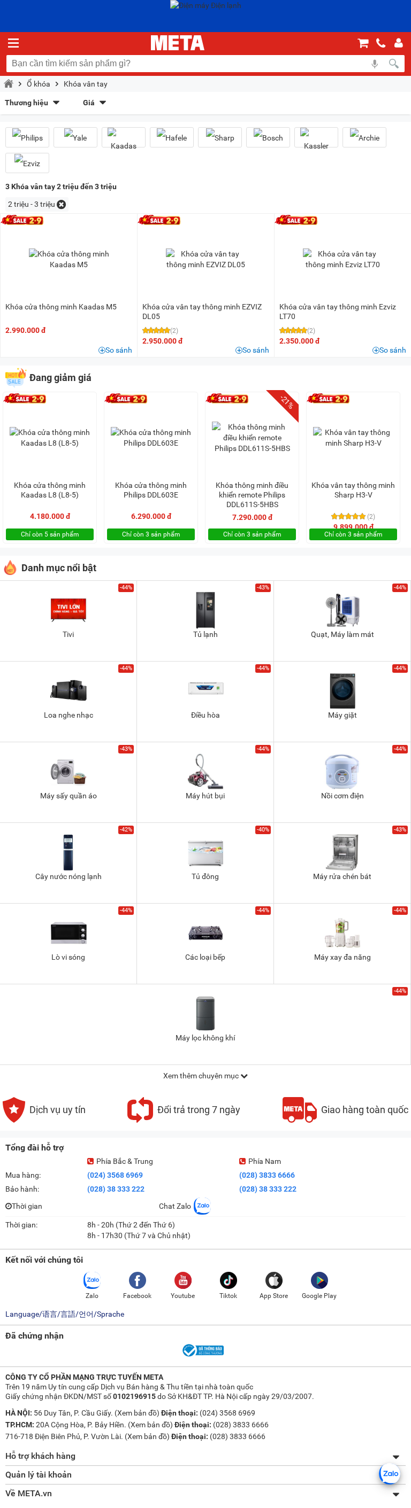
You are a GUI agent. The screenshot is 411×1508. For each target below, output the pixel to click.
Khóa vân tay (86, 84)
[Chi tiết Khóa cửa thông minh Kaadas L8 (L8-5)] (50, 438)
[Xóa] (61, 204)
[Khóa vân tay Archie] (364, 137)
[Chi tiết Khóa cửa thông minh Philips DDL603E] (151, 438)
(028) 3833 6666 (267, 1175)
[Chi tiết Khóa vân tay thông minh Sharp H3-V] (353, 438)
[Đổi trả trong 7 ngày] (183, 1120)
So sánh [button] (118, 350)
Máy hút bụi (205, 795)
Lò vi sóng (68, 957)
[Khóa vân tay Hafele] (171, 137)
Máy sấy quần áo (68, 795)
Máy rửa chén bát (342, 876)
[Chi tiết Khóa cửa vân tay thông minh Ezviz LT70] (343, 259)
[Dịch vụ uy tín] (44, 1120)
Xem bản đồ (137, 1413)
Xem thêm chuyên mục (201, 1075)
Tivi (68, 634)
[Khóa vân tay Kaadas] (123, 142)
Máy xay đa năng (342, 957)
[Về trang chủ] (177, 42)
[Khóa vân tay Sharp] (220, 137)
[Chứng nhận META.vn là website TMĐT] (202, 1355)
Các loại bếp (205, 957)
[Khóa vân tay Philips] (27, 137)
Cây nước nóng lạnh (68, 876)
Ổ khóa (38, 84)
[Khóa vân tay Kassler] (316, 142)
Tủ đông (205, 876)
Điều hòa (205, 715)
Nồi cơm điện (342, 795)
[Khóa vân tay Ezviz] (27, 163)
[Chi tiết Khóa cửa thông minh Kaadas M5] (69, 259)
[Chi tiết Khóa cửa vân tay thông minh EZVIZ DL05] (206, 259)
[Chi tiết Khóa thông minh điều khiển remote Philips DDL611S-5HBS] (252, 438)
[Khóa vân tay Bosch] (268, 137)
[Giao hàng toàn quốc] (345, 1120)
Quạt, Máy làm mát (342, 634)
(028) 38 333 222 (115, 1189)
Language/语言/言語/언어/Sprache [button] (64, 1314)
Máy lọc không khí (205, 1037)
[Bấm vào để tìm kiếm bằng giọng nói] (374, 63)
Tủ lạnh (205, 634)
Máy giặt (342, 715)
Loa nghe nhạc (68, 715)
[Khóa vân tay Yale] (75, 137)
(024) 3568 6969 (115, 1175)
